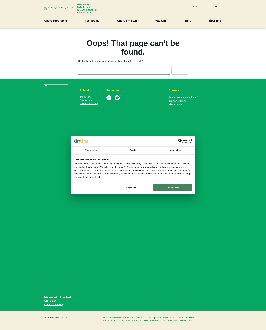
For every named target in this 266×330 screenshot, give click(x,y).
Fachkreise (92, 20)
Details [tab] (133, 150)
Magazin (160, 20)
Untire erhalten (127, 20)
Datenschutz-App (185, 320)
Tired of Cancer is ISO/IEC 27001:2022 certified (174, 318)
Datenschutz (86, 100)
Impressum (85, 97)
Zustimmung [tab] (91, 150)
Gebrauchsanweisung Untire (154, 320)
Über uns (215, 20)
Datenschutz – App (89, 103)
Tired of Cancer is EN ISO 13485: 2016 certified (122, 320)
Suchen (180, 70)
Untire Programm (55, 20)
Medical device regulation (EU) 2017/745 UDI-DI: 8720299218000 (128, 318)
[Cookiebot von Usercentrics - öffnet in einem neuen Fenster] (180, 141)
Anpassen (131, 187)
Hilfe (188, 20)
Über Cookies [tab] (174, 150)
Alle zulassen (172, 187)
